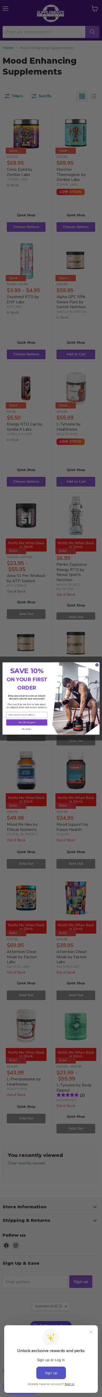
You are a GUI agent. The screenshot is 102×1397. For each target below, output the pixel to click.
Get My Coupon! (27, 722)
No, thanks (26, 729)
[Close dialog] (97, 664)
